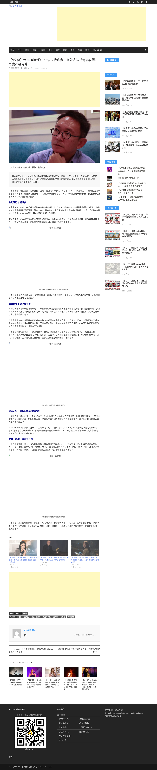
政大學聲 (63, 727)
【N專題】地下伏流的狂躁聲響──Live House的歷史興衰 (16, 682)
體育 (58, 50)
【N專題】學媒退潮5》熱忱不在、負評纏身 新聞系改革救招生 (135, 145)
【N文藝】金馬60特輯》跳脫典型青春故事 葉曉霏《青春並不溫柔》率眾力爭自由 (23, 559)
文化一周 (63, 740)
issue (35, 50)
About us (97, 50)
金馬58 (55, 617)
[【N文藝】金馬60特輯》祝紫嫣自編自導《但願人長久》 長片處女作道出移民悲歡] (85, 548)
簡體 (16, 2)
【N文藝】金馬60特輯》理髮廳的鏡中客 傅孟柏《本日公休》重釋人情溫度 (71, 684)
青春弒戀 (71, 617)
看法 (72, 50)
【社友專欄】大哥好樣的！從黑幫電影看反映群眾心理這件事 (135, 114)
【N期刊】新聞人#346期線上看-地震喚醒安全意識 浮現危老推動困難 (134, 233)
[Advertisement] (101, 24)
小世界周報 (64, 731)
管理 (11, 757)
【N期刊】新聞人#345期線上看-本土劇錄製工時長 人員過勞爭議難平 (134, 250)
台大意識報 (84, 723)
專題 (43, 50)
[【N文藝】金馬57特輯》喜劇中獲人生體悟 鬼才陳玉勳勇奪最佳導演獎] (54, 548)
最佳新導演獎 (36, 617)
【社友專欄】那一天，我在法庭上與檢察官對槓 (135, 82)
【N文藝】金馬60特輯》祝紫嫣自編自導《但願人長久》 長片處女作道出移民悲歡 (85, 559)
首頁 (12, 50)
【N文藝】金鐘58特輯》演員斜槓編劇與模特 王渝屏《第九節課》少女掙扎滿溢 (89, 684)
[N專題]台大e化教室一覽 (128, 178)
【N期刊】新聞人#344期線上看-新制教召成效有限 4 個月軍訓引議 (135, 267)
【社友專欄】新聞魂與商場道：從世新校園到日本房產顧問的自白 (135, 98)
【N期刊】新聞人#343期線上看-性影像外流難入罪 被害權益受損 (134, 283)
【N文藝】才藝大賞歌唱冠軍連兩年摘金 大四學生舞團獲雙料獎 (131, 171)
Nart (25, 614)
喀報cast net (84, 719)
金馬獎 (26, 617)
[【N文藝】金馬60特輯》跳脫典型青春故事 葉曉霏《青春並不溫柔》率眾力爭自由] (23, 548)
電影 (20, 617)
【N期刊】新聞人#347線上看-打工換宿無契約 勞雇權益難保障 (135, 217)
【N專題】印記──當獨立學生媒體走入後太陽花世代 (135, 129)
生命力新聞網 (65, 736)
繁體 (11, 2)
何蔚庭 (63, 617)
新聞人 (26, 68)
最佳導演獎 (47, 617)
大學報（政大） (86, 727)
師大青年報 (64, 719)
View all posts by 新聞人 (85, 635)
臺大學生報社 (65, 723)
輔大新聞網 (84, 731)
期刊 (87, 50)
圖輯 (65, 50)
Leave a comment (40, 68)
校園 (27, 50)
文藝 (50, 50)
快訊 (19, 50)
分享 (80, 50)
